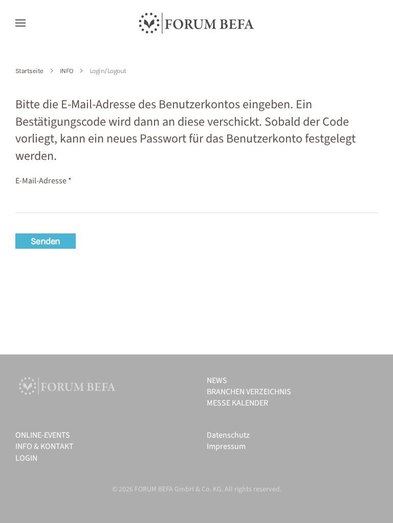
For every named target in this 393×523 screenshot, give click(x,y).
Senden (45, 241)
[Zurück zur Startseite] (196, 23)
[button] (20, 23)
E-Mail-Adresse (43, 180)
